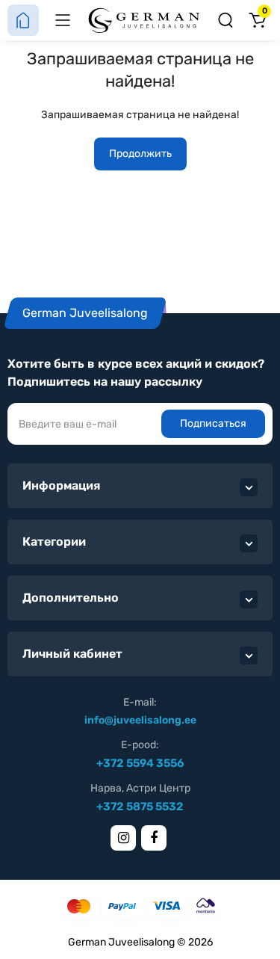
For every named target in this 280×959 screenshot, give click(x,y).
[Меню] (62, 20)
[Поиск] (225, 20)
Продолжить (140, 153)
